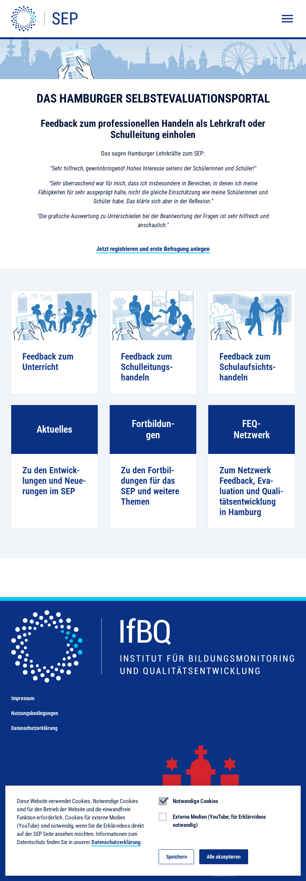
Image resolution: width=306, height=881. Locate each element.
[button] (287, 18)
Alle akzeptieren (224, 857)
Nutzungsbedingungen (34, 713)
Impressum (22, 698)
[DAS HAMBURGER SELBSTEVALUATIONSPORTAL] (44, 18)
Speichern (176, 857)
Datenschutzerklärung (34, 728)
